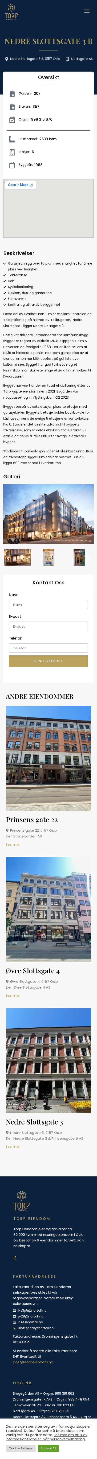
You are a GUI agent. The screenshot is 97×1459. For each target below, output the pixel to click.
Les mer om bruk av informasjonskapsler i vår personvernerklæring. (46, 1437)
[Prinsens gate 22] (50, 810)
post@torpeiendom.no (33, 1362)
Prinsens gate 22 (32, 819)
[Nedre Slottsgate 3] (50, 1112)
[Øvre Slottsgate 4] (50, 961)
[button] (8, 558)
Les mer (13, 844)
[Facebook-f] (15, 1258)
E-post (15, 616)
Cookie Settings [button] (21, 1448)
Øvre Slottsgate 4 (33, 970)
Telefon (15, 638)
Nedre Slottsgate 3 (34, 1121)
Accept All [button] (48, 1448)
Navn (14, 594)
